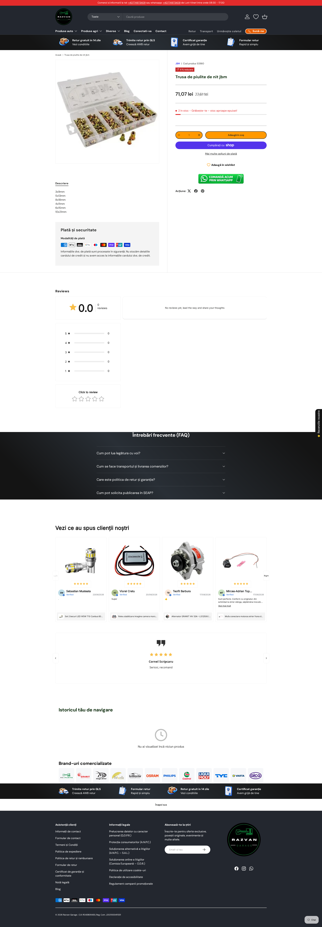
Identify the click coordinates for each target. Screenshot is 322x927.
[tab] (61, 183)
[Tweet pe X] (189, 191)
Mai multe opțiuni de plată (221, 153)
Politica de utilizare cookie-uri (127, 870)
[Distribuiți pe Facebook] (196, 191)
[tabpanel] (107, 202)
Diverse (111, 31)
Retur (192, 31)
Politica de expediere (68, 851)
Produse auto (64, 31)
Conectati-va (142, 31)
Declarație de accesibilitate (126, 877)
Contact (160, 31)
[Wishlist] (255, 16)
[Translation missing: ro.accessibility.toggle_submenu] (76, 31)
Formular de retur (66, 865)
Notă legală (62, 882)
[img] (81, 584)
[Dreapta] (266, 658)
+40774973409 (137, 2)
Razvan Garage (70, 914)
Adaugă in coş (236, 134)
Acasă (58, 55)
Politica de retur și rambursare (74, 858)
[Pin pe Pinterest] (202, 191)
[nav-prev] (56, 576)
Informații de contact (68, 831)
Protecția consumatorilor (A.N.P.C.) (130, 842)
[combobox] (158, 17)
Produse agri (89, 31)
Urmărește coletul (229, 31)
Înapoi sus (161, 804)
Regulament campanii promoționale (131, 883)
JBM (177, 63)
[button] (264, 16)
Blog (127, 31)
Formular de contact (67, 838)
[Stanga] (56, 658)
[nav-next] (266, 576)
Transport (206, 31)
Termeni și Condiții (66, 845)
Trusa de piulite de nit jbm (76, 55)
